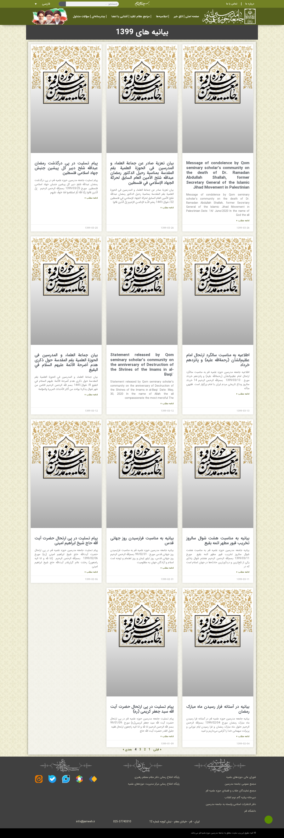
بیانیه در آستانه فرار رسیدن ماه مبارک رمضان (217, 709)
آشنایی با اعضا (119, 16)
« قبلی (157, 749)
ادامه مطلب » (242, 220)
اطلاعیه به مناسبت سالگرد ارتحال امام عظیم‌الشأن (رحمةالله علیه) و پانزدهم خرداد (217, 360)
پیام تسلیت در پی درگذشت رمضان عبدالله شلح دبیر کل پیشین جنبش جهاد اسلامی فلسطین (66, 168)
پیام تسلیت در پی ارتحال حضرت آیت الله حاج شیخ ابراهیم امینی (66, 540)
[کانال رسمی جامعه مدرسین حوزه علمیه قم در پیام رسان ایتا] (39, 779)
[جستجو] (62, 4)
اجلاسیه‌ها (162, 16)
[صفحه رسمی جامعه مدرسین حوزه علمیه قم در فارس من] (93, 779)
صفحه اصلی (192, 16)
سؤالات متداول (81, 16)
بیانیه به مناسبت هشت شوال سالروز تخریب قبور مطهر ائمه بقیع (217, 540)
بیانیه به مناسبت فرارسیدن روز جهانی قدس (141, 540)
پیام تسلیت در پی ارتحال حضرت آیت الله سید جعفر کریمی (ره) (141, 709)
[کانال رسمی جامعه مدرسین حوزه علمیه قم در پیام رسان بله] (52, 779)
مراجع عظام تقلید (140, 16)
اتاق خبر (178, 16)
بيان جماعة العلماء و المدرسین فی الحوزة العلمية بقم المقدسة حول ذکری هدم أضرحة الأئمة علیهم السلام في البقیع (66, 362)
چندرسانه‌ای (98, 16)
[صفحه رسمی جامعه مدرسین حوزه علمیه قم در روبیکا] (79, 779)
